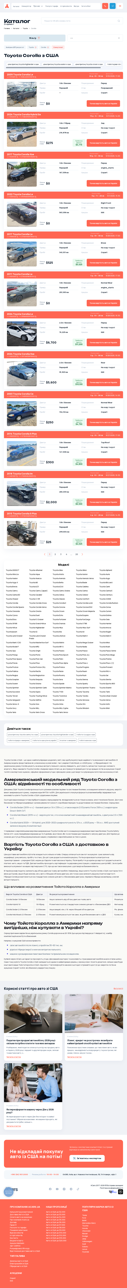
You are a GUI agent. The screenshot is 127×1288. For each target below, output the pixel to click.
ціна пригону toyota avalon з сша (57, 64)
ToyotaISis (57, 632)
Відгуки (76, 6)
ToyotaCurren (105, 611)
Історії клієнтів (16, 1235)
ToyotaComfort (82, 599)
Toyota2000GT (12, 570)
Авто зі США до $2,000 (55, 1212)
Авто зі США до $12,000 (56, 1235)
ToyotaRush (81, 675)
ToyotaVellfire (35, 700)
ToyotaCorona (59, 607)
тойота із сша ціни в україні (44, 740)
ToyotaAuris (104, 574)
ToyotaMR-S (58, 646)
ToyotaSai (103, 675)
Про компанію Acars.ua (19, 1219)
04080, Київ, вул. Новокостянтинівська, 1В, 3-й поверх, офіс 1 (89, 1174)
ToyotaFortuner (59, 619)
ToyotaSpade (58, 683)
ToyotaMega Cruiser (84, 642)
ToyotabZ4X (58, 586)
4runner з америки (68, 740)
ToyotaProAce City (37, 667)
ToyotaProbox (59, 667)
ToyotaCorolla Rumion (108, 603)
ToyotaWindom (82, 708)
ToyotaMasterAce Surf (38, 642)
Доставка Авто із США (19, 1214)
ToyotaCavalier (35, 595)
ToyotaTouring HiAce (38, 696)
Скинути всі (58, 47)
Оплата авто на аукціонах (21, 1217)
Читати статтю (13, 1057)
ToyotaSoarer (12, 683)
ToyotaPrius (34, 663)
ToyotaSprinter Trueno (85, 687)
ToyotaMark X (105, 636)
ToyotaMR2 (34, 646)
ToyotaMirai (104, 642)
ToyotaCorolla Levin (84, 603)
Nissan (85, 1233)
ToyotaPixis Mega (107, 655)
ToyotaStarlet (105, 687)
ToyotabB (33, 582)
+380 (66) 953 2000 (19, 1174)
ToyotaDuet (34, 615)
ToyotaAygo (104, 578)
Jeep (84, 1239)
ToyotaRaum (81, 671)
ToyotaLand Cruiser (14, 636)
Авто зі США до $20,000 (56, 1240)
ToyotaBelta (58, 582)
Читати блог (86, 6)
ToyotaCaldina (82, 586)
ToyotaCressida (13, 611)
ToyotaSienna (82, 679)
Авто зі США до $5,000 (55, 1219)
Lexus (84, 1249)
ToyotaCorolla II (59, 603)
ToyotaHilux (58, 627)
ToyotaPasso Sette (107, 651)
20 (76, 554)
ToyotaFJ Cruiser (36, 619)
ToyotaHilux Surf (83, 627)
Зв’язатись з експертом (89, 1158)
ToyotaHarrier (105, 623)
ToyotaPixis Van (36, 659)
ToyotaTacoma (82, 692)
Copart (13, 1278)
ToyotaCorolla (12, 603)
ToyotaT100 (58, 692)
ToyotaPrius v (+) (106, 663)
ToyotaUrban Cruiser (108, 696)
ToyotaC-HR (34, 599)
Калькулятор (26, 6)
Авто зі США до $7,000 (55, 1225)
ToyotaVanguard (13, 700)
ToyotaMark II (81, 636)
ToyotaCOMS (105, 599)
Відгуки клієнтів (16, 1233)
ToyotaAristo (58, 574)
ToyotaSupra (34, 692)
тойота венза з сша (87, 740)
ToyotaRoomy (59, 675)
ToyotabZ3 (34, 586)
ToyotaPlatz (58, 659)
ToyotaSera (58, 679)
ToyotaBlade (81, 582)
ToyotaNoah (104, 646)
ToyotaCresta (35, 611)
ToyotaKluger (105, 632)
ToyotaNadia (81, 646)
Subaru (85, 1246)
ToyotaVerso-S (12, 704)
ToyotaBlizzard (105, 582)
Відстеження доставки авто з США (25, 1251)
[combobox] (95, 38)
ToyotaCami (104, 586)
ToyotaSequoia (35, 679)
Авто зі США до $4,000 (55, 1217)
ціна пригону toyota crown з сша (89, 64)
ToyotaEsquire (82, 615)
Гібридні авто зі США (18, 1266)
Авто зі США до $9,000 (55, 1230)
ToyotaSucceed (13, 692)
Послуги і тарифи (51, 6)
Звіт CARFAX (15, 1246)
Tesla (84, 1215)
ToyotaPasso (82, 651)
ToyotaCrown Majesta (85, 611)
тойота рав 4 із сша (115, 64)
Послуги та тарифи (18, 1227)
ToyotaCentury (105, 595)
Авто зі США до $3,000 (55, 1214)
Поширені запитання (18, 1230)
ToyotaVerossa (82, 700)
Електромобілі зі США (19, 1263)
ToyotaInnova (105, 627)
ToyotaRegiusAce (37, 675)
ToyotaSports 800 (107, 683)
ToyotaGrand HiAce (37, 623)
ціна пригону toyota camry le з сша (23, 734)
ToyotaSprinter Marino (62, 687)
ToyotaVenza (58, 700)
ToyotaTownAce (60, 696)
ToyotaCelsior (82, 595)
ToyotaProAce (12, 667)
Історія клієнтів (66, 6)
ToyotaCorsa (105, 607)
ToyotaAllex (58, 570)
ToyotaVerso (105, 700)
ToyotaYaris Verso (60, 712)
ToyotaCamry (12, 590)
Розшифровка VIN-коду (20, 1248)
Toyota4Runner (36, 570)
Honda (85, 1228)
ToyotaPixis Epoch (60, 655)
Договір (13, 1222)
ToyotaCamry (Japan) (38, 590)
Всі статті (118, 988)
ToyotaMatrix (58, 642)
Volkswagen (87, 1241)
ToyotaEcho (58, 615)
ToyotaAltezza (12, 574)
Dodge (85, 1236)
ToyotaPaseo (58, 651)
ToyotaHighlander (37, 627)
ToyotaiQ (33, 632)
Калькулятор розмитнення (21, 1212)
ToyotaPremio (105, 659)
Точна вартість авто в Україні (103, 103)
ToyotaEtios (11, 619)
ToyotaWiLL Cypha (60, 708)
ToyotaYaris (11, 712)
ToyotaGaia (104, 619)
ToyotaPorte (81, 659)
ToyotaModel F (12, 646)
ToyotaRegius (12, 675)
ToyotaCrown (58, 611)
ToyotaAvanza (35, 578)
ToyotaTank (104, 692)
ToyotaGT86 (81, 623)
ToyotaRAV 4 (105, 671)
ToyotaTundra (82, 696)
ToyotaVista (58, 704)
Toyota (25, 28)
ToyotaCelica (58, 595)
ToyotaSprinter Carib (38, 687)
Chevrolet (86, 1231)
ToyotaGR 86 (11, 623)
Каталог (16, 6)
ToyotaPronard (105, 667)
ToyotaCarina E (105, 590)
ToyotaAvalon (12, 578)
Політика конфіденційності (111, 1188)
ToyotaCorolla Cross (38, 603)
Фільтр (32, 38)
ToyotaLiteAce (59, 636)
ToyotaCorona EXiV (84, 607)
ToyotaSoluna (35, 683)
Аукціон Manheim (17, 1243)
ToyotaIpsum (11, 632)
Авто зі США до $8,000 (55, 1227)
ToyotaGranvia (59, 623)
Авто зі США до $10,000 (56, 1233)
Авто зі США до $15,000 (56, 1238)
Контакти (14, 1238)
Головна (7, 28)
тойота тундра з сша (86, 734)
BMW (84, 1220)
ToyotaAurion (82, 574)
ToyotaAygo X (12, 582)
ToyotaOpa (11, 651)
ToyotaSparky (82, 683)
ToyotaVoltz (104, 704)
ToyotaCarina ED (13, 595)
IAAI (11, 1281)
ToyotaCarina (82, 590)
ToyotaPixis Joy (82, 655)
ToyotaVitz (81, 704)
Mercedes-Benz (89, 1223)
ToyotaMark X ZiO (13, 642)
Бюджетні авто (16, 1240)
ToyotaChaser (12, 599)
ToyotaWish (104, 708)
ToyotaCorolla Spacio (15, 607)
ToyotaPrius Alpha (60, 663)
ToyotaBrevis (11, 586)
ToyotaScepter (12, 679)
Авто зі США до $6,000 (55, 1222)
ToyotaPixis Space (14, 659)
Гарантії (13, 1225)
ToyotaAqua (34, 574)
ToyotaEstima (105, 615)
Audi (84, 1244)
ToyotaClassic (59, 599)
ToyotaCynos (12, 615)
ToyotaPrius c (82, 663)
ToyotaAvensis (59, 578)
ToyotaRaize (58, 671)
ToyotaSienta (105, 679)
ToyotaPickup (12, 655)
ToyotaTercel (12, 696)
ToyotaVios (34, 704)
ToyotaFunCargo (83, 619)
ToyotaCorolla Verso (38, 607)
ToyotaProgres (82, 667)
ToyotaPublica (12, 671)
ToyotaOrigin (34, 651)
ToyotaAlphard (105, 570)
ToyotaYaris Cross (37, 712)
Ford (84, 1218)
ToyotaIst (80, 632)
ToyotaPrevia (11, 663)
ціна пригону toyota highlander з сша (23, 64)
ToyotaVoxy (11, 708)
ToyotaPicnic (34, 655)
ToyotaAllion (81, 570)
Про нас (36, 6)
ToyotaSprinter (12, 687)
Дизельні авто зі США (19, 1261)
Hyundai (85, 1252)
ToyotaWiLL (34, 708)
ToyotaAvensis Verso (85, 578)
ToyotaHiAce (11, 627)
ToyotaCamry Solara (61, 590)
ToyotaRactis (35, 671)
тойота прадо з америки (18, 740)
